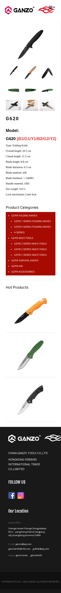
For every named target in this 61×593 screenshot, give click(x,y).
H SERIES (19, 232)
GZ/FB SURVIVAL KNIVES (24, 260)
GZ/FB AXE (17, 266)
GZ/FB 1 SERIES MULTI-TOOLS (30, 255)
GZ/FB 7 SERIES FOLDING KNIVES (32, 221)
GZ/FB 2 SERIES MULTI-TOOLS (30, 249)
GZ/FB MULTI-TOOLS (22, 238)
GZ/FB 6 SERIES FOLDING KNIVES (32, 227)
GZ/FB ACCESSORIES (23, 271)
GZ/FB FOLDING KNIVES (24, 215)
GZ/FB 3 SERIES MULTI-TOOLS (30, 243)
